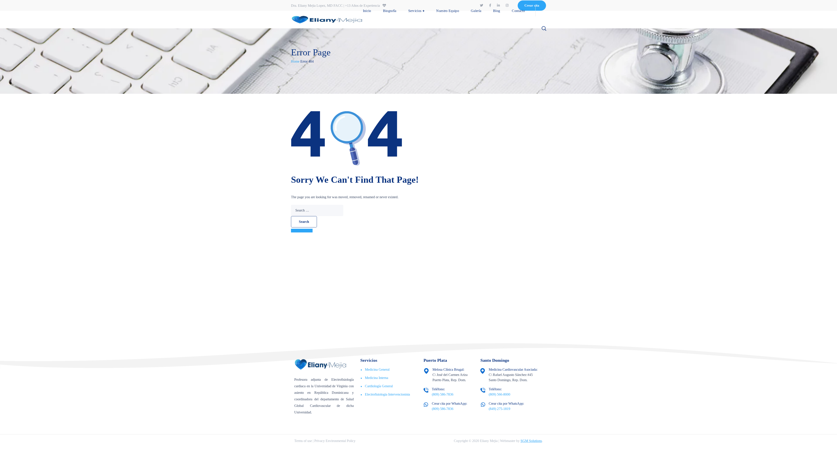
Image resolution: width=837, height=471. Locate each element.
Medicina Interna (376, 378)
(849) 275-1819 (499, 409)
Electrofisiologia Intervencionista (387, 394)
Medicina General (377, 369)
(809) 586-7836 (442, 394)
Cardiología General (379, 386)
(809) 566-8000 (499, 394)
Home (295, 61)
